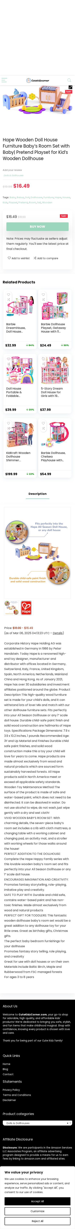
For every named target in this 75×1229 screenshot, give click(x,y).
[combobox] (37, 1123)
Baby (13, 197)
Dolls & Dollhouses (13, 175)
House (66, 197)
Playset (13, 202)
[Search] (69, 80)
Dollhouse (36, 197)
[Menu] (4, 80)
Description (38, 494)
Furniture (49, 197)
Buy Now (37, 226)
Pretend (23, 202)
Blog (5, 1069)
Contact (8, 1074)
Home (6, 1064)
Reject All (37, 1221)
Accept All (37, 1201)
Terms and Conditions (17, 1095)
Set (39, 202)
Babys (20, 197)
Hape (58, 197)
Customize (37, 1211)
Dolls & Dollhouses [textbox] (36, 1123)
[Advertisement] (37, 38)
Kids (5, 202)
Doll (27, 197)
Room (32, 202)
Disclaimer (9, 1100)
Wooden (47, 202)
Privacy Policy (11, 1090)
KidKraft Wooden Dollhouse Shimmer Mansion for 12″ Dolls (18, 460)
